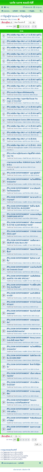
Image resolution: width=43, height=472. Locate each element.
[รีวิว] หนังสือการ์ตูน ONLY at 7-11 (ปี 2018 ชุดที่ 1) (24, 73)
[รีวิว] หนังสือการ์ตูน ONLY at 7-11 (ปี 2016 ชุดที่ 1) (24, 113)
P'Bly (9, 19)
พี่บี (18, 19)
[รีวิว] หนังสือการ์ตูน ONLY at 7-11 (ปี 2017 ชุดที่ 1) (24, 86)
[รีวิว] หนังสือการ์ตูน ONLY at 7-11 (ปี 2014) (21, 139)
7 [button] (32, 26)
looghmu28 (19, 147)
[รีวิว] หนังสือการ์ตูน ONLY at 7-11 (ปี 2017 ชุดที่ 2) (24, 80)
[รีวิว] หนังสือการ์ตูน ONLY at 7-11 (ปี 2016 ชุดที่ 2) (24, 107)
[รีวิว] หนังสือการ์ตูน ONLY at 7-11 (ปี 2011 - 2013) (24, 145)
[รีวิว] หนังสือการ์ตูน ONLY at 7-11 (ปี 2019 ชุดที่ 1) (24, 60)
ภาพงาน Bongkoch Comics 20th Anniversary (23, 120)
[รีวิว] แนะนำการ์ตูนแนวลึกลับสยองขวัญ (20, 92)
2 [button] (20, 26)
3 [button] (23, 26)
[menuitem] (6, 7)
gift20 (17, 167)
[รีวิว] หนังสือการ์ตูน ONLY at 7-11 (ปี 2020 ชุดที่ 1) (24, 48)
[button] (14, 26)
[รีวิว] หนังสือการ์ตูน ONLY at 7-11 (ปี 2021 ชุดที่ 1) (24, 35)
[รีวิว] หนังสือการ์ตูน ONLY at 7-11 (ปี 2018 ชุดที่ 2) (24, 67)
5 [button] (28, 26)
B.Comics (14, 19)
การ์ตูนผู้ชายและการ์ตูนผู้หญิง (16, 16)
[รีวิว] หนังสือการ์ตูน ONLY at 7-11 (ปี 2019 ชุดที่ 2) (24, 54)
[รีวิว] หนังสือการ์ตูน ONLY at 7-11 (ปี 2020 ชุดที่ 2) (24, 41)
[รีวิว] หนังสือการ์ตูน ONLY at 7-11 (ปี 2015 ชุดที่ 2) (24, 126)
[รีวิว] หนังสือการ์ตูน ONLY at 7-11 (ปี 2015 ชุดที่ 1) (24, 132)
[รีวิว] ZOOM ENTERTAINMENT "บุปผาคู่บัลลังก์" (23, 173)
